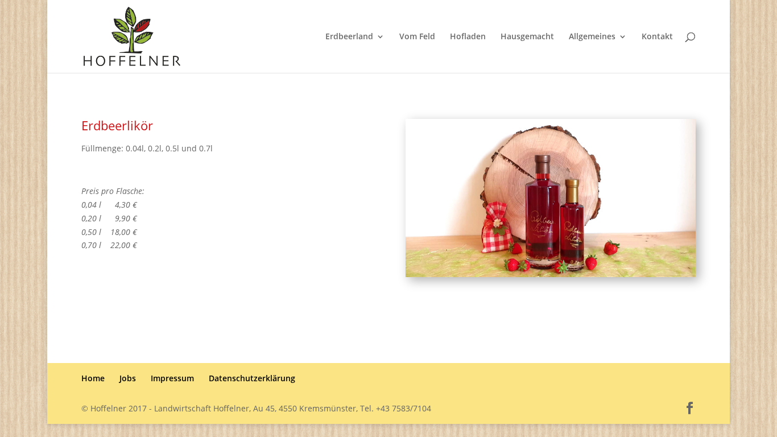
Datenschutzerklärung (252, 378)
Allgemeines (592, 37)
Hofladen (468, 37)
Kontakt (657, 37)
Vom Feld (417, 37)
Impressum (172, 378)
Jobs (127, 378)
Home (93, 378)
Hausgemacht (527, 37)
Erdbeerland (349, 37)
